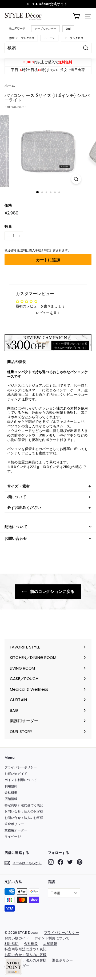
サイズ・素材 (18, 486)
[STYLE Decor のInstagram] (51, 862)
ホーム (10, 85)
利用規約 (11, 786)
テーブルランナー (45, 29)
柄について (16, 496)
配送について (16, 526)
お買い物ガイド (16, 773)
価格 (8, 205)
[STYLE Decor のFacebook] (60, 862)
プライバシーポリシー (21, 767)
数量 (8, 226)
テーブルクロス (74, 38)
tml (68, 29)
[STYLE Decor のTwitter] (70, 862)
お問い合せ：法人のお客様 (24, 817)
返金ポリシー (14, 824)
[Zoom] (76, 179)
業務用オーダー (16, 830)
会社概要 (11, 792)
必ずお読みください (24, 507)
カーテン (49, 38)
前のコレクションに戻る (52, 591)
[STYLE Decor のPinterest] (79, 862)
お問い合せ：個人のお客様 (24, 811)
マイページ (13, 836)
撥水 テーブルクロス (21, 38)
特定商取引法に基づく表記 (24, 805)
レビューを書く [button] (48, 312)
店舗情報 (11, 798)
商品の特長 (16, 361)
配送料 (21, 250)
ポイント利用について (21, 779)
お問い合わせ (16, 538)
